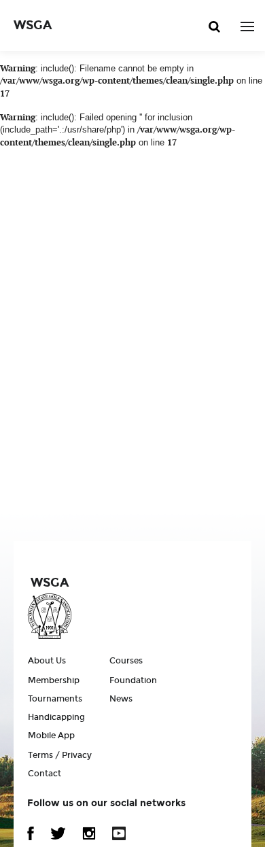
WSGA (33, 25)
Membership (54, 680)
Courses (126, 661)
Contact (44, 773)
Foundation (133, 680)
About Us (47, 661)
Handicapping (56, 717)
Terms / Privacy (60, 755)
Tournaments (55, 699)
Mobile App (51, 735)
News (120, 699)
